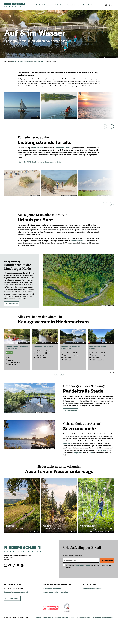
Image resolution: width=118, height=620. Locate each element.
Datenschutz (56, 617)
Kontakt (39, 617)
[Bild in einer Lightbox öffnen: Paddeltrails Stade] (29, 398)
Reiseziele (59, 5)
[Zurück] (105, 126)
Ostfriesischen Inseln (62, 147)
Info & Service (88, 5)
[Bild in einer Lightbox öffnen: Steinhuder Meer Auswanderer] (22, 105)
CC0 (117, 57)
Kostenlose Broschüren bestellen (55, 592)
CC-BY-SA (28, 342)
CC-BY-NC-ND (74, 195)
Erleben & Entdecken (43, 5)
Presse (73, 617)
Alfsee (90, 452)
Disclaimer (66, 617)
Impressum (47, 617)
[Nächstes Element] (62, 374)
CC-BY (56, 342)
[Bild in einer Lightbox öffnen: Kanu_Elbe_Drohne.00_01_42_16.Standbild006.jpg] (59, 105)
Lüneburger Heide (77, 240)
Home (14, 61)
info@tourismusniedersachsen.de (16, 592)
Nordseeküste (38, 147)
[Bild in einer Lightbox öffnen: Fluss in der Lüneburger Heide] (78, 280)
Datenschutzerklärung (82, 565)
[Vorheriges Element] (56, 374)
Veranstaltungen (73, 5)
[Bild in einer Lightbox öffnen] (22, 549)
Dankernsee (102, 450)
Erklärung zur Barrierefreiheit (102, 617)
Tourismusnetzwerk (83, 617)
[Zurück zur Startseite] (14, 5)
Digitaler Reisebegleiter (52, 588)
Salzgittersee (77, 452)
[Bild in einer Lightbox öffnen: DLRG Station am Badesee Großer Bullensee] (29, 434)
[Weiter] (112, 126)
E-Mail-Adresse (72, 555)
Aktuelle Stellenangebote (92, 588)
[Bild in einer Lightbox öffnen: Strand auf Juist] (22, 183)
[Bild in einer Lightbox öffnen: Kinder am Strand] (59, 183)
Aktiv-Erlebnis (38, 61)
